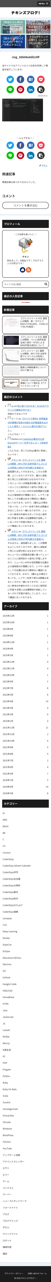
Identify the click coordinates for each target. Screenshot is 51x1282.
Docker (6, 938)
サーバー (7, 1194)
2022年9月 (25, 681)
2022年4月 (25, 701)
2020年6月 (25, 786)
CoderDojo (8, 859)
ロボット (7, 1240)
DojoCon (7, 944)
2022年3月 (25, 707)
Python (6, 1076)
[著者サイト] (22, 270)
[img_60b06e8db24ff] (30, 79)
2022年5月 (25, 694)
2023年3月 (25, 655)
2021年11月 (25, 734)
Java (5, 1010)
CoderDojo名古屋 (11, 878)
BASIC (6, 826)
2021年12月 (25, 727)
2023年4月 (25, 648)
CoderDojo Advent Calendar (17, 865)
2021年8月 (25, 753)
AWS (5, 819)
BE (4, 832)
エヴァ (6, 1168)
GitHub (6, 977)
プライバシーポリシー (13, 1273)
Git (4, 970)
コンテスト (8, 1187)
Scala (5, 1095)
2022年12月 (25, 661)
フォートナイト (10, 1207)
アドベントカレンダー (13, 1161)
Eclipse (6, 951)
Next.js (6, 1043)
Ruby (5, 1082)
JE (4, 1023)
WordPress (8, 1135)
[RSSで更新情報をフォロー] (28, 270)
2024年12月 (25, 642)
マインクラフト (10, 1233)
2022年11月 (25, 668)
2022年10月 (25, 675)
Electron (7, 964)
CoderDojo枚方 (10, 898)
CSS (5, 924)
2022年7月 (25, 688)
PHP (5, 1062)
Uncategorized (10, 1109)
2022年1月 (25, 721)
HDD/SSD (7, 990)
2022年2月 (25, 714)
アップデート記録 (11, 1155)
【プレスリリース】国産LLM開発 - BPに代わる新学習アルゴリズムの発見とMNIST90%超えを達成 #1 (27, 463)
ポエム (6, 1227)
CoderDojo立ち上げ (12, 905)
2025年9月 (25, 628)
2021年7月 (25, 760)
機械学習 (7, 1247)
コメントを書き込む (25, 205)
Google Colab (9, 984)
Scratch (6, 1102)
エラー (6, 1174)
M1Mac (6, 1036)
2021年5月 (25, 773)
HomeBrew (8, 997)
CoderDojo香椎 (10, 911)
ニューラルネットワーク (15, 1201)
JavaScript (8, 1016)
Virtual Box (8, 1115)
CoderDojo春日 (10, 892)
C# (4, 846)
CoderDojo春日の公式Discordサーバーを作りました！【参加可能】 (28, 442)
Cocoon (6, 852)
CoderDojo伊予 (10, 872)
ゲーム (6, 1181)
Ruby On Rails (10, 1089)
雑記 (5, 1253)
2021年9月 (25, 747)
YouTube (7, 1148)
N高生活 (7, 1049)
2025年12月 (25, 615)
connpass (7, 918)
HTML (6, 1003)
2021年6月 (25, 767)
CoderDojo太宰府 (11, 885)
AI (4, 813)
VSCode (7, 1122)
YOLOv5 (7, 1141)
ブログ (6, 1214)
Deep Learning (10, 931)
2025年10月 (25, 622)
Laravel (6, 1030)
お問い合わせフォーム (37, 1273)
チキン (25, 256)
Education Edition (12, 957)
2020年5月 (25, 793)
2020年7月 (25, 780)
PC (4, 1056)
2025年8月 (25, 635)
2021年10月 (25, 740)
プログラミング (10, 1220)
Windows (7, 1128)
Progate (7, 1069)
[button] (46, 284)
